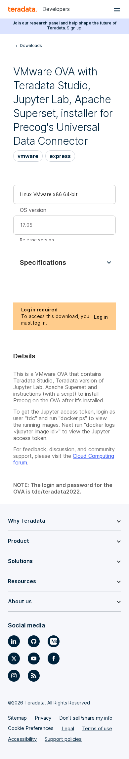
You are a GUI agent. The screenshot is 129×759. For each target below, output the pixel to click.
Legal (68, 728)
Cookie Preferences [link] (31, 728)
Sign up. (74, 27)
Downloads (31, 45)
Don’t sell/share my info (85, 718)
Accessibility (22, 739)
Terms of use (97, 728)
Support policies (63, 739)
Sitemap (17, 718)
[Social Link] (14, 641)
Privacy (43, 718)
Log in (101, 317)
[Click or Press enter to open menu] (116, 9)
